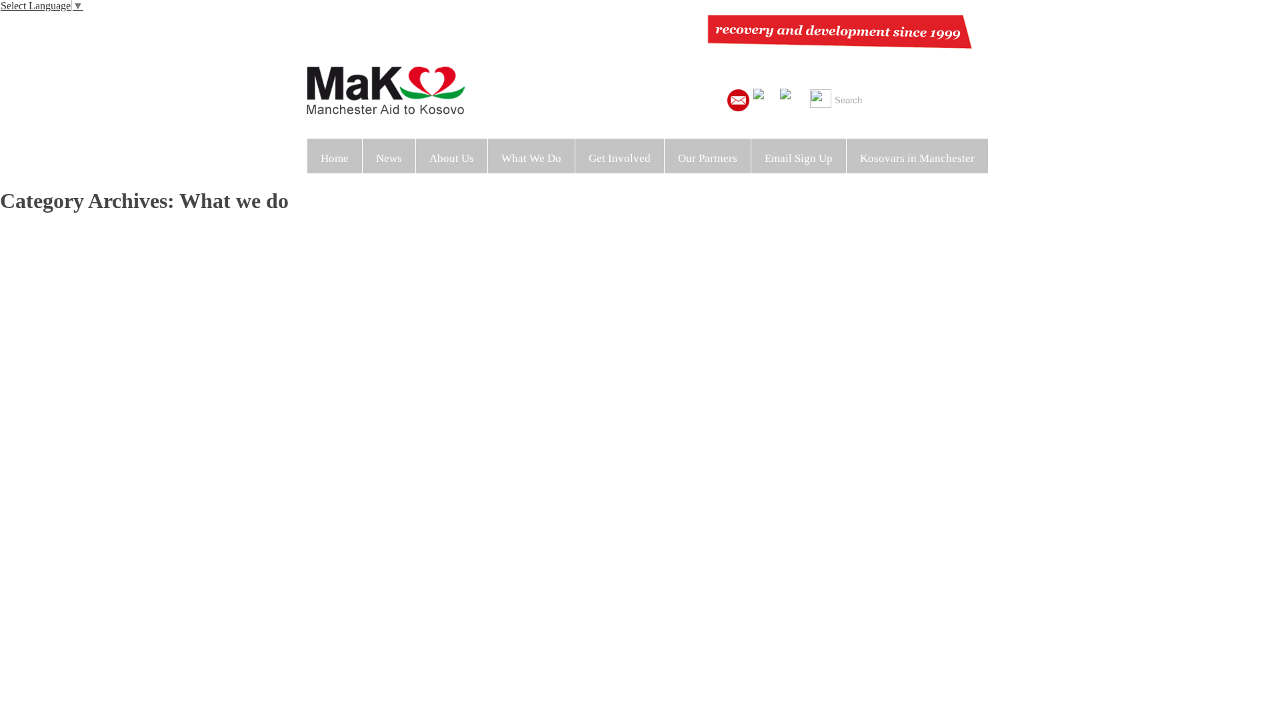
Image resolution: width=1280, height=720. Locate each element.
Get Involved (620, 158)
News (389, 158)
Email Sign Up (799, 158)
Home (335, 158)
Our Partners (707, 158)
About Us (451, 158)
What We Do (531, 158)
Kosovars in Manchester (917, 158)
